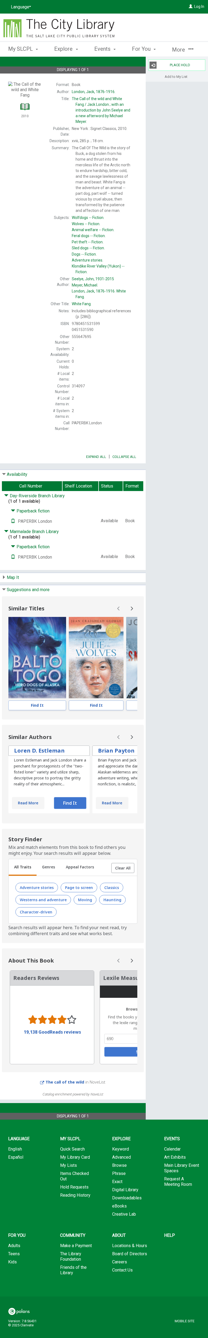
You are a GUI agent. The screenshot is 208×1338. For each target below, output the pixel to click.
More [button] (179, 49)
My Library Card (75, 1157)
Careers (119, 1261)
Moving (85, 899)
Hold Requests (74, 1187)
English (15, 1149)
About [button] (119, 1235)
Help (169, 1235)
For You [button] (142, 49)
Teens (14, 1253)
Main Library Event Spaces (181, 1168)
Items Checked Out (74, 1176)
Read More (28, 802)
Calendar (172, 1149)
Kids (12, 1261)
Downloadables (127, 1197)
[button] (122, 868)
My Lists (68, 1165)
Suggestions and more (28, 589)
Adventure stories (37, 887)
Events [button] (103, 49)
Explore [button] (64, 49)
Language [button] (19, 1138)
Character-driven (36, 912)
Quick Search (72, 1149)
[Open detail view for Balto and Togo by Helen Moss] (37, 657)
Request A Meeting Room (178, 1181)
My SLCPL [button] (21, 49)
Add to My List (176, 76)
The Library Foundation (70, 1256)
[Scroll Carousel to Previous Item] (118, 608)
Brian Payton (116, 750)
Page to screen (79, 887)
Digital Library (125, 1189)
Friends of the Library (73, 1270)
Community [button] (72, 1235)
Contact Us (122, 1270)
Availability (17, 474)
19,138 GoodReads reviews (52, 1032)
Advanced (121, 1157)
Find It (37, 705)
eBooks (119, 1206)
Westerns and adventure (43, 899)
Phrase (119, 1173)
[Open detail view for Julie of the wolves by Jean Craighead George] (96, 657)
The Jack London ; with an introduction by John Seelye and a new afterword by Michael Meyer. (101, 110)
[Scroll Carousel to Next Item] (131, 608)
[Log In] (191, 6)
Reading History (75, 1195)
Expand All (96, 457)
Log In (199, 6)
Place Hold (180, 65)
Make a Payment (76, 1245)
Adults (14, 1245)
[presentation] (37, 657)
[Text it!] (13, 521)
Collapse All (124, 457)
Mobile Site (184, 1321)
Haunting (112, 899)
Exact (117, 1181)
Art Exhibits (175, 1157)
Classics (111, 887)
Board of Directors (129, 1253)
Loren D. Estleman (39, 750)
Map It (13, 577)
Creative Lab (124, 1214)
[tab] (23, 867)
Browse (119, 1165)
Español (15, 1157)
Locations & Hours (129, 1245)
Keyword (120, 1149)
